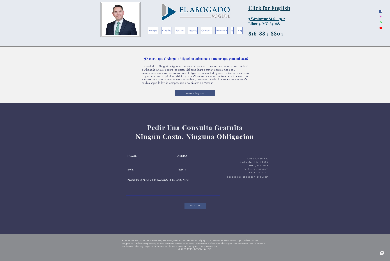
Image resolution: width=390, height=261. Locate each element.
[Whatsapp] (380, 22)
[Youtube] (380, 27)
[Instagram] (380, 16)
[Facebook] (380, 11)
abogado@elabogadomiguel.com (247, 176)
